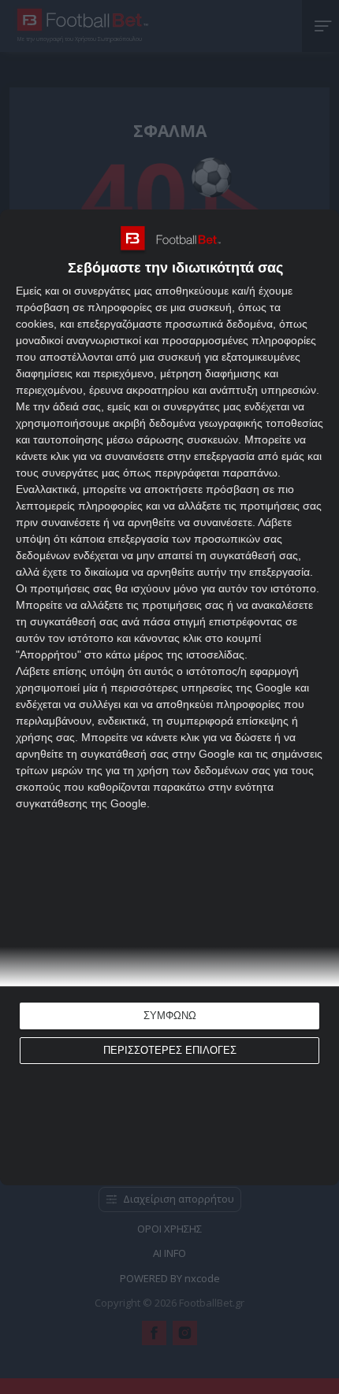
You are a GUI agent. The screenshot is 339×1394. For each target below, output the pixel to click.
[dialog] (169, 697)
